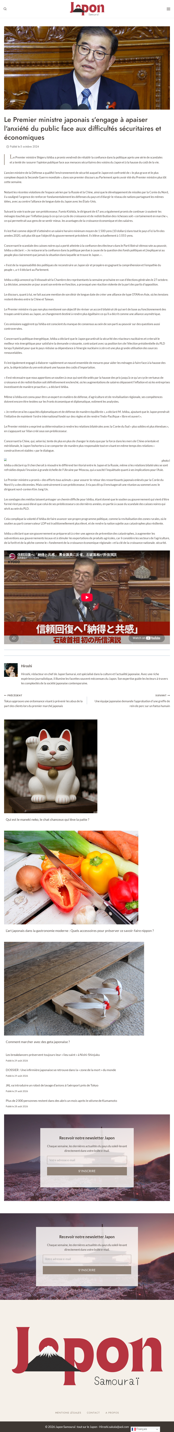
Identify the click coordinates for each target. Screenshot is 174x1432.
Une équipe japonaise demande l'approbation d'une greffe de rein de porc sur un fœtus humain (132, 701)
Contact (93, 1413)
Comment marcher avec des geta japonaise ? (38, 1042)
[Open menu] (168, 9)
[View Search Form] (5, 9)
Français (141, 1429)
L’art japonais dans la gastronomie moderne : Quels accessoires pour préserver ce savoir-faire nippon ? (80, 930)
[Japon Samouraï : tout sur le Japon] (87, 9)
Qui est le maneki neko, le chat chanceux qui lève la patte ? (47, 819)
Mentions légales (68, 1413)
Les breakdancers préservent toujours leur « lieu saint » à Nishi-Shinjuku (53, 1055)
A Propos (112, 1413)
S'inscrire (87, 1171)
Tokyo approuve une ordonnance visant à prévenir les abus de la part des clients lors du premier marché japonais (43, 701)
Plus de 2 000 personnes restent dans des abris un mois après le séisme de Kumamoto (61, 1100)
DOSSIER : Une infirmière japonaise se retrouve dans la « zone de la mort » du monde (61, 1070)
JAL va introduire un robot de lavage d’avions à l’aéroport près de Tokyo (52, 1085)
